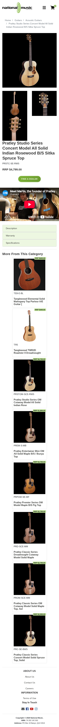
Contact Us (29, 682)
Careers (29, 688)
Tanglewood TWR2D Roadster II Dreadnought (27, 351)
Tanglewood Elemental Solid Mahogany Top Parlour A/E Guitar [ (29, 302)
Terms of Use (29, 698)
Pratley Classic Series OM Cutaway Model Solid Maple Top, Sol (29, 606)
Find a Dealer (29, 179)
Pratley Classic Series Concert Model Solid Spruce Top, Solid (29, 657)
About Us (29, 676)
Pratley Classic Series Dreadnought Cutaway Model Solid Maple (26, 555)
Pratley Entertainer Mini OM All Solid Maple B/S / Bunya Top (29, 454)
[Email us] (23, 709)
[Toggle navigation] (44, 8)
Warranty (10, 235)
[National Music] (17, 7)
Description (11, 228)
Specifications (13, 243)
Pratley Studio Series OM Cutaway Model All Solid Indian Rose (27, 402)
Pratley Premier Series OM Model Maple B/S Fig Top (28, 503)
